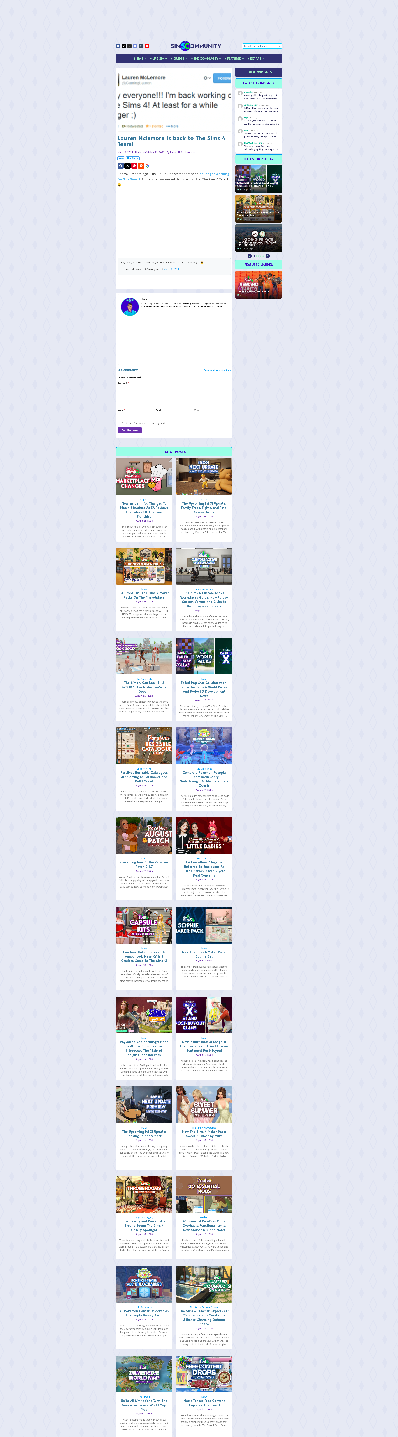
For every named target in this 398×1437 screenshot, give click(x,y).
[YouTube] (147, 46)
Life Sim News (144, 768)
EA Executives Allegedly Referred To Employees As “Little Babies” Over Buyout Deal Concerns (204, 868)
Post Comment (130, 430)
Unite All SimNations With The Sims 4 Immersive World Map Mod (144, 1405)
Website (198, 410)
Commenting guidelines (217, 370)
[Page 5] (263, 256)
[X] (129, 46)
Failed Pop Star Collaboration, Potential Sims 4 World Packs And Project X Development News (204, 689)
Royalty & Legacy (144, 1217)
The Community (144, 678)
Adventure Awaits (204, 589)
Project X (144, 499)
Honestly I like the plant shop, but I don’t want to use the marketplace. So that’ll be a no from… (261, 98)
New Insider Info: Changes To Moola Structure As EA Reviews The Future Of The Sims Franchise (144, 510)
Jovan (173, 152)
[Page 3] (258, 256)
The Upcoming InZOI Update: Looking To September (144, 1134)
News (121, 158)
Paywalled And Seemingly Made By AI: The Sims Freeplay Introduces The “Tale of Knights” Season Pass (144, 1048)
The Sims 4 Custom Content (204, 1307)
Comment (123, 383)
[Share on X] (127, 166)
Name (121, 410)
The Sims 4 (133, 158)
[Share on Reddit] (141, 166)
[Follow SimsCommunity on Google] (147, 166)
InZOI (204, 499)
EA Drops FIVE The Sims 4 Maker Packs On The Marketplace (144, 595)
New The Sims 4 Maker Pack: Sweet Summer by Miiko (204, 1134)
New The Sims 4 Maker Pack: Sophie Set (204, 954)
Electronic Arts (204, 858)
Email (159, 410)
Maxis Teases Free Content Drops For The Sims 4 (204, 1403)
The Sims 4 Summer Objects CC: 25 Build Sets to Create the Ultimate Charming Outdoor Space (204, 1317)
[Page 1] (254, 256)
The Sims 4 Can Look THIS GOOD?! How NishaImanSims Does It (144, 687)
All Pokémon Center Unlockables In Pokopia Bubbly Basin (144, 1313)
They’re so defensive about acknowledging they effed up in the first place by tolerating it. (261, 149)
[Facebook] (118, 46)
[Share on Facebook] (121, 166)
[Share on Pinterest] (134, 166)
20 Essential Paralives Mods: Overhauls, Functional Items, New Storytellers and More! (204, 1225)
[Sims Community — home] (196, 46)
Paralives (204, 1217)
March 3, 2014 (171, 269)
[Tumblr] (141, 46)
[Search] (278, 46)
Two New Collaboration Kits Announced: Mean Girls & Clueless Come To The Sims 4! (144, 956)
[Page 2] (256, 256)
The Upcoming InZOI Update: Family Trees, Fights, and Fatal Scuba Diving (204, 507)
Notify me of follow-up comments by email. (144, 423)
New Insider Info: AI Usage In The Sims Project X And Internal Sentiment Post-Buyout (204, 1046)
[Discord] (135, 46)
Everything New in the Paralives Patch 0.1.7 (144, 864)
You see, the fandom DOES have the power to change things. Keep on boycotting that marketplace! (261, 136)
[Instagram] (124, 46)
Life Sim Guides (204, 768)
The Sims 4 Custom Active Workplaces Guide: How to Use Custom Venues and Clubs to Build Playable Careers (204, 599)
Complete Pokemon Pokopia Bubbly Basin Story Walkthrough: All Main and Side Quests (204, 779)
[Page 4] (260, 256)
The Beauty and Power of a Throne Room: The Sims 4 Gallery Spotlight (144, 1225)
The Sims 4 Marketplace (204, 1127)
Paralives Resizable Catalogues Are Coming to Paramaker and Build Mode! (144, 776)
